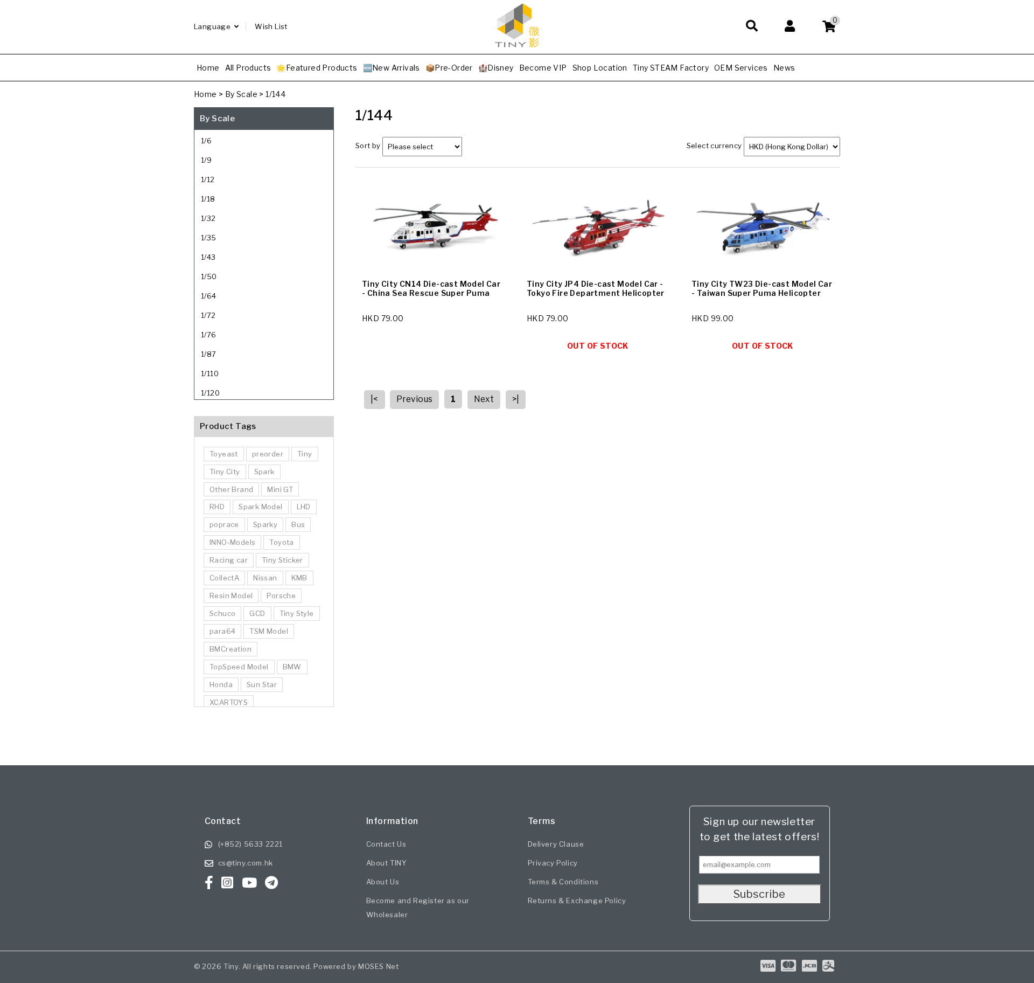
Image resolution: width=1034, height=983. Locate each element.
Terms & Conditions (563, 881)
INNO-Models (232, 542)
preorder (267, 453)
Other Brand (231, 489)
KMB (299, 577)
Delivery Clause (556, 844)
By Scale (241, 94)
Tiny (304, 453)
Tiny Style (297, 613)
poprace (224, 524)
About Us (383, 881)
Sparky (265, 524)
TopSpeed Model (239, 666)
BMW (292, 666)
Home (205, 94)
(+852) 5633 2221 (250, 844)
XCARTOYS (228, 702)
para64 (222, 631)
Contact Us (386, 844)
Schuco (222, 613)
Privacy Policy (553, 863)
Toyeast (223, 453)
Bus (298, 524)
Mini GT (280, 489)
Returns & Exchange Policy (577, 900)
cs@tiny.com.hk (245, 863)
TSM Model (268, 631)
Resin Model (231, 595)
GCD (257, 613)
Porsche (281, 595)
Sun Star (262, 684)
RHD (217, 506)
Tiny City (224, 471)
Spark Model (260, 506)
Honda (221, 684)
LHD (304, 506)
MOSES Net (378, 966)
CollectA (224, 577)
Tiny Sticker (282, 560)
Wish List (271, 26)
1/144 (275, 94)
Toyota (281, 542)
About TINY (386, 863)
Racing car (228, 560)
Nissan (265, 577)
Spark (264, 471)
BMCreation (230, 649)
